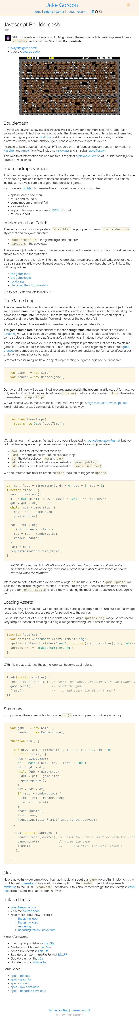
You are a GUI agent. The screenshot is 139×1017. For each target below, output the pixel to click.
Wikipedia (39, 962)
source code (31, 51)
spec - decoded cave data (28, 991)
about (71, 11)
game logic (29, 883)
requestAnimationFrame (103, 440)
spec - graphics (21, 979)
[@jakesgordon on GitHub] (96, 11)
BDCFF (56, 210)
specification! (97, 150)
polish (27, 188)
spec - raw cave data (25, 987)
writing (48, 11)
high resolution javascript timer (108, 403)
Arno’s (25, 150)
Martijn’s (9, 150)
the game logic (21, 277)
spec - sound (20, 983)
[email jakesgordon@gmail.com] (100, 11)
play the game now (24, 48)
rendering (17, 281)
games (60, 11)
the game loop (20, 274)
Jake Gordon (62, 5)
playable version (89, 156)
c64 (40, 958)
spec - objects (20, 976)
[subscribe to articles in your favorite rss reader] (128, 4)
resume (82, 11)
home (37, 11)
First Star (45, 137)
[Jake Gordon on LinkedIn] (93, 11)
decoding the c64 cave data (29, 285)
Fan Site (46, 947)
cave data (62, 150)
